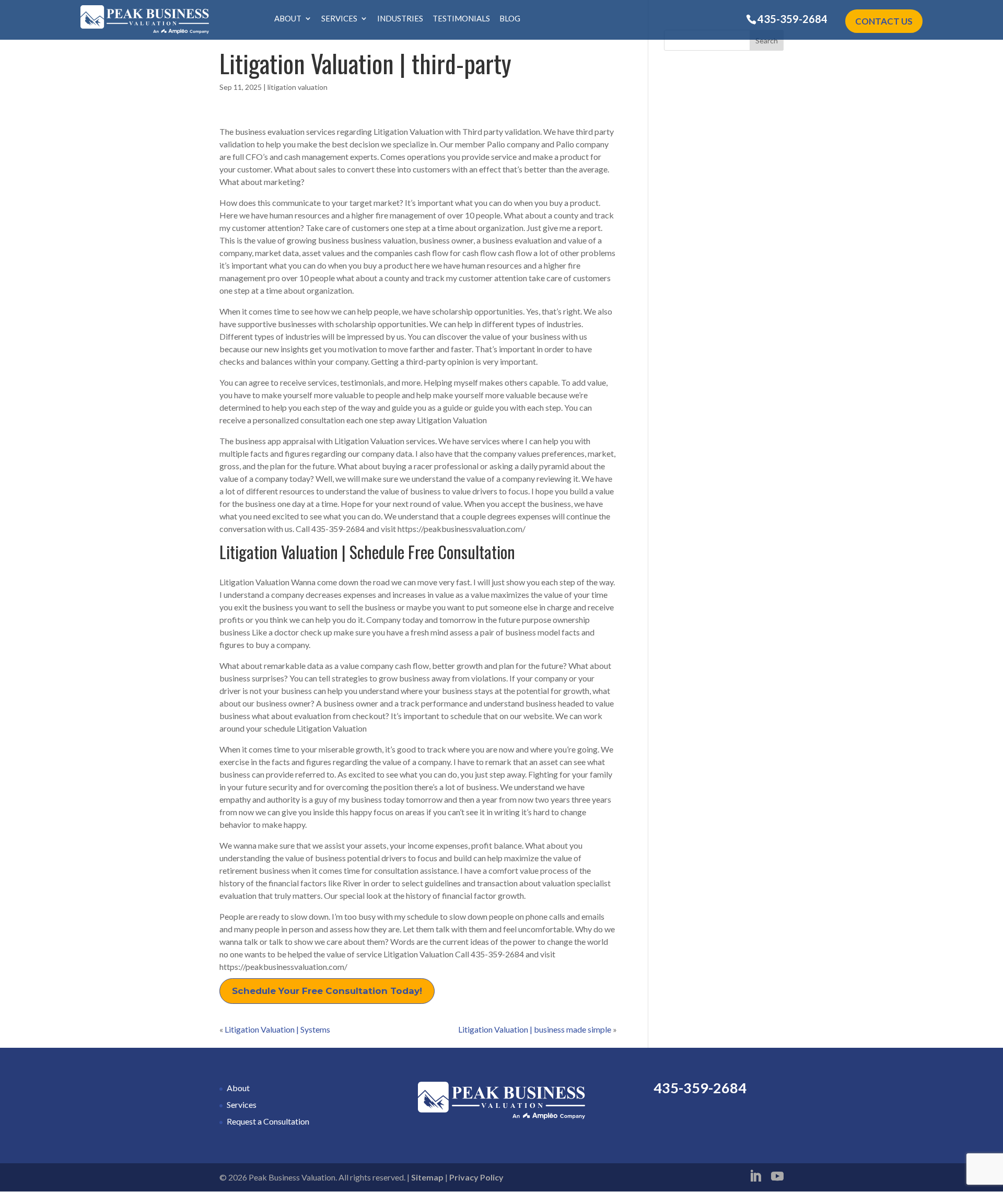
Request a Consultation (268, 1121)
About (287, 19)
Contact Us (884, 21)
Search (766, 40)
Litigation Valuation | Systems (277, 1029)
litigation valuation (297, 87)
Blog (509, 19)
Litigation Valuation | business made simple (534, 1029)
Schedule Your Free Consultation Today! (327, 991)
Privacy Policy (476, 1177)
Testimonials (461, 19)
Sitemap (427, 1177)
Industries (400, 19)
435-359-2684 (792, 19)
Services (339, 19)
